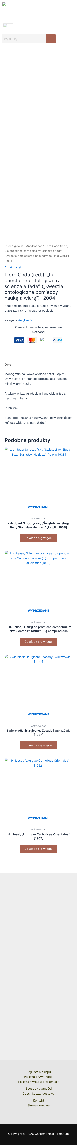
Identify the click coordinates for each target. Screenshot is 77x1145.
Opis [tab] (8, 364)
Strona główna (14, 246)
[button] (38, 54)
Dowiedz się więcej (38, 538)
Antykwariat (34, 246)
